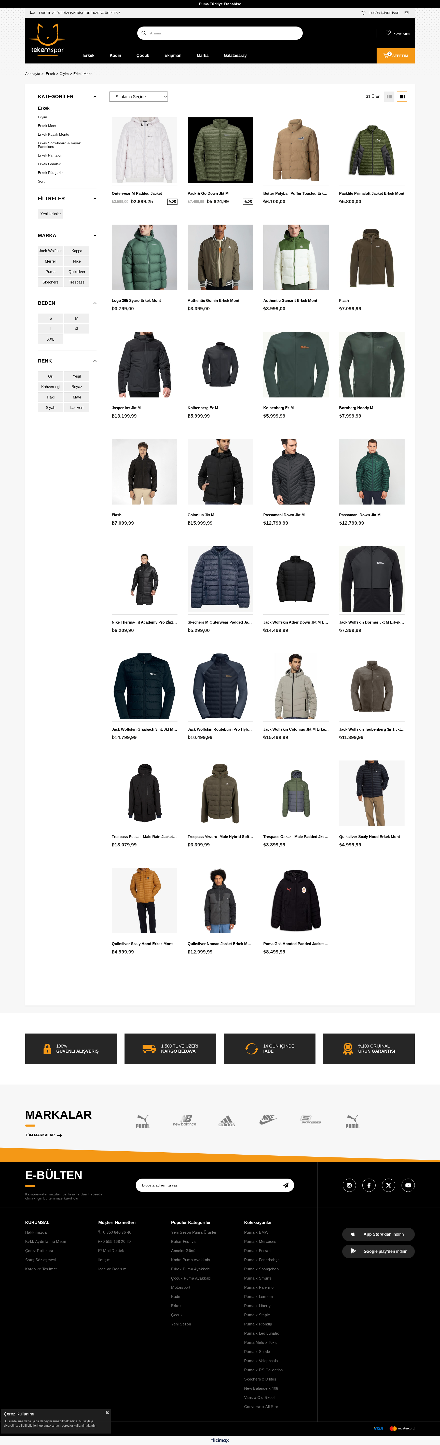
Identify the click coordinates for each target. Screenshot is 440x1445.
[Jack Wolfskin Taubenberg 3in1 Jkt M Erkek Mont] (372, 686)
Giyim (42, 117)
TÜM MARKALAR (40, 1135)
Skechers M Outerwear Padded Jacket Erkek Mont (220, 622)
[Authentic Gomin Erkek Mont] (220, 257)
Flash (344, 300)
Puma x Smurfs (258, 1278)
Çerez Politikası (39, 1250)
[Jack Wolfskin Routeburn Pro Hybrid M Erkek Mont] (220, 686)
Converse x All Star (261, 1406)
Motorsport (180, 1287)
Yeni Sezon (181, 1324)
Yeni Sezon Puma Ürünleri (194, 1232)
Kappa (77, 251)
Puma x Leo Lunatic (261, 1333)
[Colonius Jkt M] (220, 472)
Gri (50, 376)
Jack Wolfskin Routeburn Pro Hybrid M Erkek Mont (220, 729)
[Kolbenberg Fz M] (220, 364)
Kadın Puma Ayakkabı (190, 1260)
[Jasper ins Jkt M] (144, 364)
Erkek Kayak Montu (53, 134)
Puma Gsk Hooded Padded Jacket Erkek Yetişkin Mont (296, 943)
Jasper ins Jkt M (126, 408)
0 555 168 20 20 (116, 1241)
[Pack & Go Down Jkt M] (220, 150)
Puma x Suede (257, 1351)
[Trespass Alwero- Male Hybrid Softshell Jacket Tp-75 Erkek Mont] (220, 793)
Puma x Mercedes (260, 1241)
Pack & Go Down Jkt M (208, 193)
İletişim (104, 1260)
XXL (50, 339)
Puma (51, 271)
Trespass (77, 282)
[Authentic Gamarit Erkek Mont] (296, 257)
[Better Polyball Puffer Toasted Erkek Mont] (296, 150)
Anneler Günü (183, 1250)
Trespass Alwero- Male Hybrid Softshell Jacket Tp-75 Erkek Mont (220, 836)
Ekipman (173, 55)
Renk (45, 361)
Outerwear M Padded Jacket (137, 193)
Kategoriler (56, 96)
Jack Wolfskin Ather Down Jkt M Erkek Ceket (296, 622)
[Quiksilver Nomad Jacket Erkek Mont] (220, 901)
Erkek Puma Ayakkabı (191, 1269)
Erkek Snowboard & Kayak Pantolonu (59, 144)
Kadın (115, 55)
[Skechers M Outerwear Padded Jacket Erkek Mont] (220, 579)
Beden (46, 303)
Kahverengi (50, 386)
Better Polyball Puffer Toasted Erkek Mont (296, 193)
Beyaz (77, 386)
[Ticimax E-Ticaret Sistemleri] (220, 1441)
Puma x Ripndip (258, 1324)
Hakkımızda (36, 1232)
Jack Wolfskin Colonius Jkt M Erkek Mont (296, 729)
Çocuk (142, 55)
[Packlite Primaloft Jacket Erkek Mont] (372, 150)
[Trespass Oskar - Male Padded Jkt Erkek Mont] (296, 793)
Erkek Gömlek (49, 164)
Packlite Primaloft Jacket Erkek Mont (371, 193)
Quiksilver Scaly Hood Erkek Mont (369, 836)
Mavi (77, 397)
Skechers (51, 282)
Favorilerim (401, 33)
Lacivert (77, 407)
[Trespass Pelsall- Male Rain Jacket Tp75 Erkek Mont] (144, 793)
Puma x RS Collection (263, 1370)
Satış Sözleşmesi (40, 1260)
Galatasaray (235, 55)
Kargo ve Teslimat (41, 1269)
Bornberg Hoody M (356, 408)
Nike (77, 261)
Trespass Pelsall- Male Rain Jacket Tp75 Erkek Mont (144, 836)
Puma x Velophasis (261, 1361)
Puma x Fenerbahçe (262, 1260)
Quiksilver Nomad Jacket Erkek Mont (220, 943)
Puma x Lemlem (258, 1296)
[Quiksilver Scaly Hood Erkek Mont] (372, 793)
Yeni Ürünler (50, 214)
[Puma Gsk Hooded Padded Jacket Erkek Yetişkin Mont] (296, 901)
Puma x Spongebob (261, 1269)
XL (77, 329)
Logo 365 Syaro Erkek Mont (136, 300)
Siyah (50, 407)
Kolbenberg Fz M (203, 408)
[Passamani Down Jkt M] (296, 472)
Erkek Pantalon (50, 155)
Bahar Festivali (184, 1241)
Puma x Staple (257, 1315)
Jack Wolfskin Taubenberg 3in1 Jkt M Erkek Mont (372, 729)
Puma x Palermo (259, 1287)
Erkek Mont (47, 125)
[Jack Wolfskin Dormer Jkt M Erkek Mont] (372, 579)
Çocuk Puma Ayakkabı (191, 1278)
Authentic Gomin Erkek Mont (213, 300)
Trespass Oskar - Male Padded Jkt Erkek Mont (296, 836)
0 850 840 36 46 (116, 1232)
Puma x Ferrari (257, 1250)
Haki (50, 397)
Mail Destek (113, 1250)
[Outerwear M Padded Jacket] (144, 150)
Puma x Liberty (257, 1306)
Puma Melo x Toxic (261, 1342)
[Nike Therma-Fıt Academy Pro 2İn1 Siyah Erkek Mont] (144, 579)
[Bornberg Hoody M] (372, 364)
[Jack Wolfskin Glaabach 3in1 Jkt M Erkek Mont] (144, 686)
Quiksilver (76, 271)
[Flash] (372, 257)
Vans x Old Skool (259, 1397)
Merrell (50, 261)
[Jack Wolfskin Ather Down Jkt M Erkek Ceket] (296, 579)
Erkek (88, 55)
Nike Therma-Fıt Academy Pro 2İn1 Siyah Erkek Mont (144, 622)
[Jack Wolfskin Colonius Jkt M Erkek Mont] (296, 686)
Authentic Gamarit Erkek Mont (290, 300)
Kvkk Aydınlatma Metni (45, 1241)
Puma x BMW (256, 1232)
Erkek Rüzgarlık (50, 172)
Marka (203, 55)
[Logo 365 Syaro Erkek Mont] (144, 257)
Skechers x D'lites (260, 1379)
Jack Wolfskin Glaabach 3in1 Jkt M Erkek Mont (144, 729)
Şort (41, 181)
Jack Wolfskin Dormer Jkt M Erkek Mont (372, 622)
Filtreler (51, 198)
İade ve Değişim (112, 1269)
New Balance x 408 (261, 1388)
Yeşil (77, 376)
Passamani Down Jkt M (284, 515)
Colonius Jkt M (201, 515)
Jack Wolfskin (50, 251)
